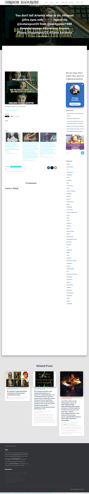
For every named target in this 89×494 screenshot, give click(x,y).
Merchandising (70, 236)
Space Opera (69, 279)
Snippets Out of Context (72, 274)
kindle (6, 461)
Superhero (69, 287)
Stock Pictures (70, 284)
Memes (68, 233)
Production (69, 258)
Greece (68, 215)
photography (7, 463)
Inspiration (69, 223)
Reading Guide (64, 2)
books (6, 454)
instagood (8, 459)
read (27, 463)
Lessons (68, 228)
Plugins (68, 252)
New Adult (69, 244)
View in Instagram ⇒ (12, 110)
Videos (68, 298)
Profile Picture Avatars (72, 260)
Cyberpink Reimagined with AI (73, 118)
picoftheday (21, 463)
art (13, 453)
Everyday (69, 196)
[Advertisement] (44, 56)
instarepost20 (8, 171)
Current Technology (71, 191)
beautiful (18, 452)
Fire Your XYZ (70, 209)
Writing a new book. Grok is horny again (75, 126)
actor (6, 453)
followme (8, 456)
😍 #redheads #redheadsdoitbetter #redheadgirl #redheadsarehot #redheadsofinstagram (17, 393)
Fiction (68, 204)
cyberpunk (17, 454)
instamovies (23, 459)
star (18, 465)
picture (25, 463)
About (51, 2)
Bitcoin (68, 177)
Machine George (70, 231)
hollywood (18, 456)
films (27, 454)
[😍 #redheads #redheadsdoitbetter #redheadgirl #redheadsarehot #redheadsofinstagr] (17, 379)
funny (21, 169)
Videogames (69, 295)
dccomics (14, 169)
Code (68, 183)
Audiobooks (69, 174)
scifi (16, 465)
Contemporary (70, 185)
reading (6, 465)
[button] (47, 2)
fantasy (23, 454)
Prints (68, 255)
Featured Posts (70, 201)
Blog (46, 2)
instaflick (22, 456)
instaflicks (26, 456)
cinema (13, 454)
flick (5, 456)
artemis (9, 169)
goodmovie (13, 456)
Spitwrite (69, 282)
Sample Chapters (70, 268)
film (25, 454)
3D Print (68, 164)
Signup (77, 2)
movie (14, 461)
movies (17, 461)
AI (67, 169)
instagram (25, 169)
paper (24, 461)
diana (17, 169)
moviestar (21, 461)
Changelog (69, 180)
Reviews (68, 266)
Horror (68, 220)
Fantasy (68, 199)
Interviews (69, 225)
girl (10, 456)
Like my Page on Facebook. (10, 446)
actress (9, 453)
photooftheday (14, 463)
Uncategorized (70, 292)
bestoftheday (23, 452)
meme (13, 171)
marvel (11, 461)
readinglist (10, 465)
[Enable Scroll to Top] (86, 491)
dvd (20, 454)
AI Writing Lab (70, 172)
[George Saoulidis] (22, 2)
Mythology (69, 242)
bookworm (9, 454)
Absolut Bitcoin (70, 166)
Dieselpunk (69, 193)
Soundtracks (69, 276)
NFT (67, 247)
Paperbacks (69, 250)
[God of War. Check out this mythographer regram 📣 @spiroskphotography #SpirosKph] (71, 383)
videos (22, 465)
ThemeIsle (82, 489)
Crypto (68, 188)
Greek (68, 217)
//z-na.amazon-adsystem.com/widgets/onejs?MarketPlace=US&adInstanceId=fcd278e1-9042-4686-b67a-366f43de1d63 (26, 493)
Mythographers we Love (72, 239)
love (8, 461)
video (20, 465)
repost (16, 171)
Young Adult (69, 303)
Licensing (71, 2)
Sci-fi (68, 271)
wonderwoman (22, 171)
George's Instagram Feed (15, 166)
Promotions (69, 263)
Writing (68, 300)
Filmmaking (69, 207)
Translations (69, 290)
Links (57, 2)
